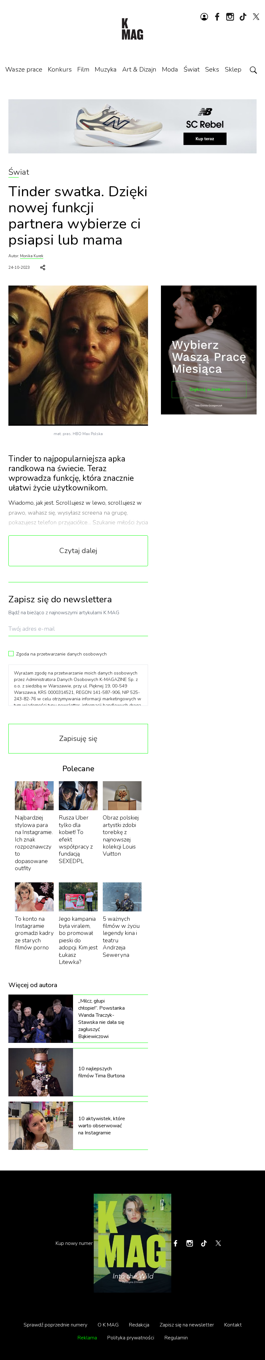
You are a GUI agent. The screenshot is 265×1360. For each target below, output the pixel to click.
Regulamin (176, 1337)
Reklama (87, 1337)
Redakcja (139, 1324)
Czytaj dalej (78, 551)
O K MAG (108, 1324)
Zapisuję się (78, 738)
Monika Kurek (31, 255)
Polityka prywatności (130, 1337)
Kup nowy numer (74, 1243)
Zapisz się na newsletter (187, 1324)
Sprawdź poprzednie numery (55, 1324)
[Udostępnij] (42, 267)
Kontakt (233, 1324)
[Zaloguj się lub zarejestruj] (204, 17)
